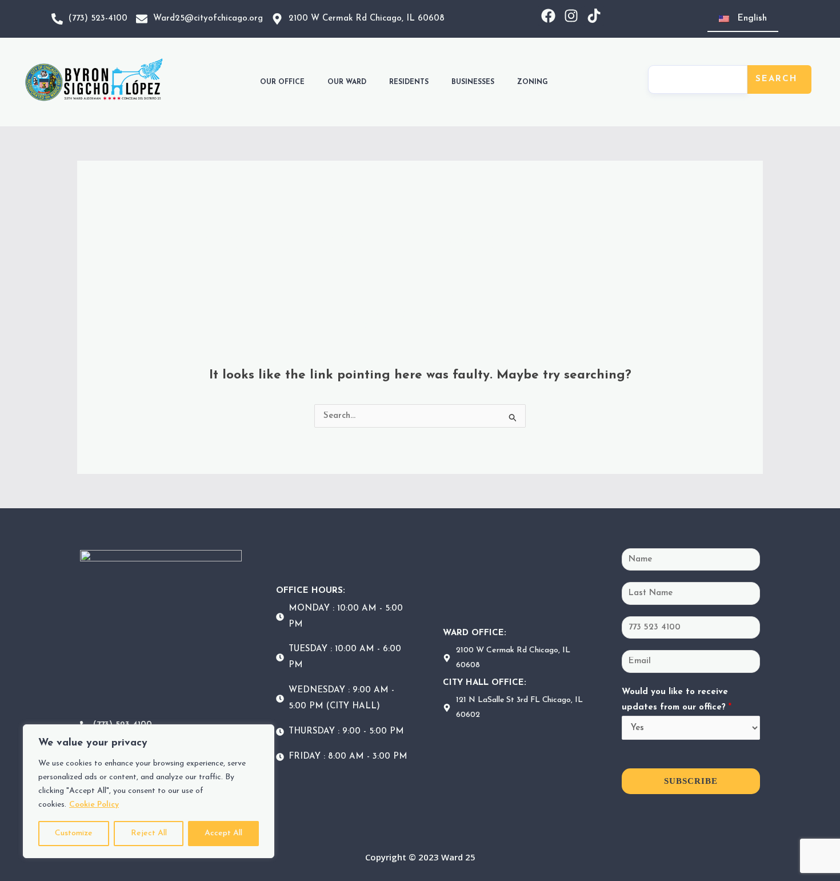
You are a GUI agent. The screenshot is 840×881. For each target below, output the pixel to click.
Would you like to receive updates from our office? (676, 700)
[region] (148, 791)
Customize (74, 833)
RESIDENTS (409, 82)
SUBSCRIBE (691, 781)
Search (776, 79)
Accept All (223, 833)
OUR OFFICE (282, 82)
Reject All (149, 833)
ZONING (532, 82)
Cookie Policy (94, 804)
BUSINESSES (472, 82)
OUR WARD (346, 82)
